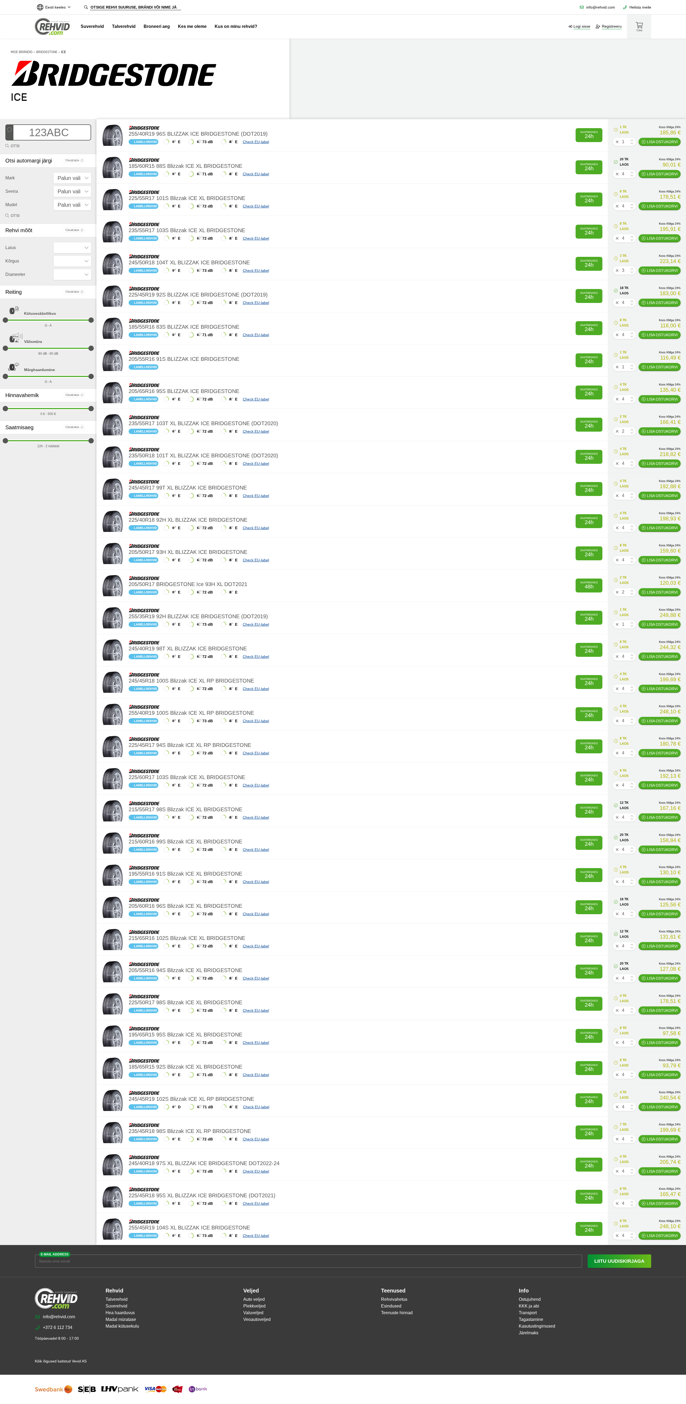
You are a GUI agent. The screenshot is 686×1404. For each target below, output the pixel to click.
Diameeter (15, 274)
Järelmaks (528, 1333)
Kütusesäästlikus (40, 313)
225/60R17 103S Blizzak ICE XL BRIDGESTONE (187, 777)
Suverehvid (92, 26)
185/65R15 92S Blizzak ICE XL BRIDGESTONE (185, 1066)
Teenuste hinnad (397, 1312)
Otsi (15, 146)
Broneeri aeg (157, 26)
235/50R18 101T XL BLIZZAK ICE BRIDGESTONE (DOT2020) (203, 455)
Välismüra (33, 341)
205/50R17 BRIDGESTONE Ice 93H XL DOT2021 (188, 584)
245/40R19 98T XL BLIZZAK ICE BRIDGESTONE (188, 648)
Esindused (391, 1306)
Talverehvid (124, 26)
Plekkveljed (254, 1306)
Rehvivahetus (394, 1299)
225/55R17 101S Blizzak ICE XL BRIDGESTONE (187, 198)
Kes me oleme (192, 26)
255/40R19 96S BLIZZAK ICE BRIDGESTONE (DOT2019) (198, 133)
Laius (10, 247)
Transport (528, 1312)
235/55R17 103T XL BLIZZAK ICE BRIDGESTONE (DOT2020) (203, 423)
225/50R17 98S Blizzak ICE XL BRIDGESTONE (185, 1002)
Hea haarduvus (120, 1312)
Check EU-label (256, 142)
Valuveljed (253, 1312)
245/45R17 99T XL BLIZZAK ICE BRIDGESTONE (188, 487)
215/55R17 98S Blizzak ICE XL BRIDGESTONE (185, 809)
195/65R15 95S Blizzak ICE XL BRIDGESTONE (185, 1034)
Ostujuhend (530, 1299)
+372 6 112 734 (57, 1327)
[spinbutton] (624, 142)
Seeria (11, 191)
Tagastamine (531, 1319)
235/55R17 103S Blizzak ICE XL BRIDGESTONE (187, 230)
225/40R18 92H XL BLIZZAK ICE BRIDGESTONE (188, 520)
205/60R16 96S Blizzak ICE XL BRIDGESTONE (185, 906)
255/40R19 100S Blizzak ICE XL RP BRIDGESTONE (191, 713)
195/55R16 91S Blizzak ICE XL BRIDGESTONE (185, 873)
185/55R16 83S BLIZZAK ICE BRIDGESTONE (184, 326)
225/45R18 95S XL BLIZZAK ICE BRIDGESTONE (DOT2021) (202, 1195)
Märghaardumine (39, 370)
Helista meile (640, 7)
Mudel (11, 204)
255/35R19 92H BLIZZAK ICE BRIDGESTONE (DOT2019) (198, 616)
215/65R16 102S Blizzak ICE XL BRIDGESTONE (187, 938)
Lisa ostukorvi (662, 142)
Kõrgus (12, 261)
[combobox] (72, 178)
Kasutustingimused (537, 1326)
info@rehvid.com (600, 7)
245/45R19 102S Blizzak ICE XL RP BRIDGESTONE (191, 1099)
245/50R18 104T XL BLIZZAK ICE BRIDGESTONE (189, 262)
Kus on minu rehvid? (236, 26)
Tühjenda (72, 160)
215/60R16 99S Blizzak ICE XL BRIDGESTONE (185, 841)
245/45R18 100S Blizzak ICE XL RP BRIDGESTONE (191, 680)
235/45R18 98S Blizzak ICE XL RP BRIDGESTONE (190, 1131)
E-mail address (55, 1254)
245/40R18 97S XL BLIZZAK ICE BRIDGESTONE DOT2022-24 (204, 1163)
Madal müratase (121, 1319)
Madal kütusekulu (122, 1326)
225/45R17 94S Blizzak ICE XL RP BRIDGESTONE (190, 745)
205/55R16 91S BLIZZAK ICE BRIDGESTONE (184, 359)
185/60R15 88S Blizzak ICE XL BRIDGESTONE (185, 166)
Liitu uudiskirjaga (619, 1261)
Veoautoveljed (257, 1319)
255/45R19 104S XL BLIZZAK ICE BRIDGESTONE (189, 1227)
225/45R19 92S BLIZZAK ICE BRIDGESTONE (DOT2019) (198, 294)
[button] (632, 140)
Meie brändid (21, 52)
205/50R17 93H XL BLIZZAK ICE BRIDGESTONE (188, 552)
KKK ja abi (529, 1306)
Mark (10, 178)
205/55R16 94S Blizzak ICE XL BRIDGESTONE (185, 970)
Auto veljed (254, 1299)
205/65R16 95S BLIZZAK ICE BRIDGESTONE (184, 391)
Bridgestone (46, 52)
